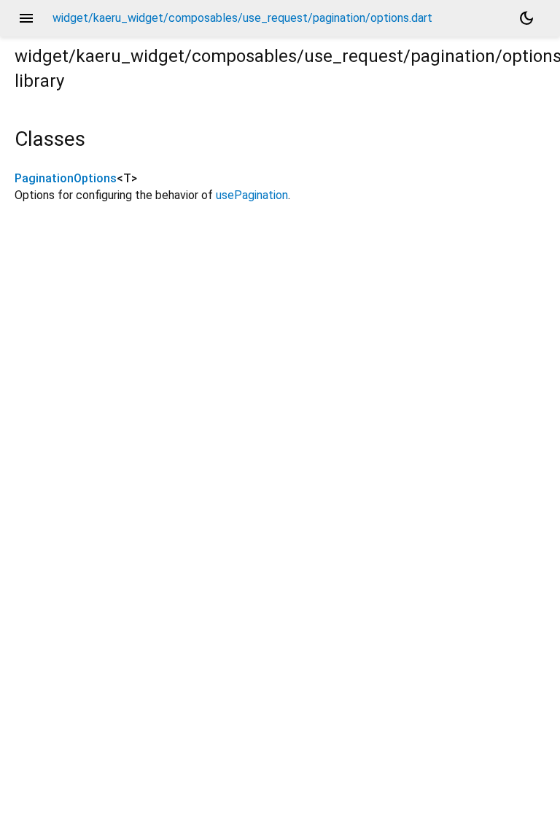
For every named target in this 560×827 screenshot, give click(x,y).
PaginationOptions (66, 178)
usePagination (252, 195)
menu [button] (26, 18)
